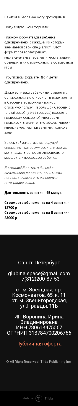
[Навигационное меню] (71, 8)
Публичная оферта (39, 344)
